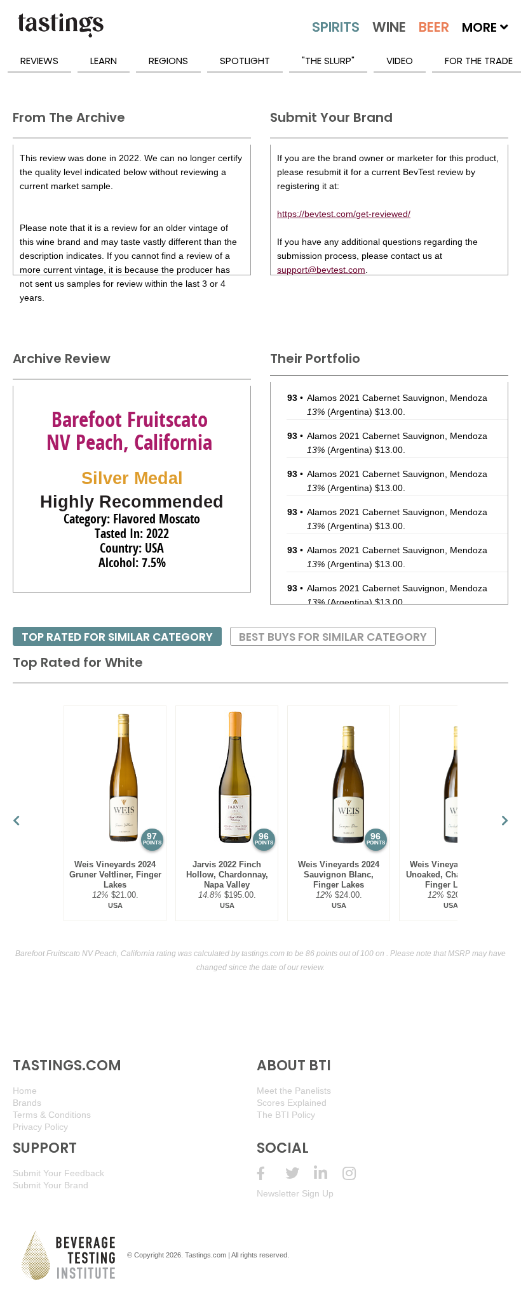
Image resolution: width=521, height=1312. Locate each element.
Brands (27, 1103)
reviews (39, 60)
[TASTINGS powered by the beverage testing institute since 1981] (60, 32)
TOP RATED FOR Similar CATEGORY (117, 637)
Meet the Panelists (294, 1091)
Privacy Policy (40, 1127)
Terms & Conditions (52, 1115)
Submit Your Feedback (58, 1173)
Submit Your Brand (50, 1185)
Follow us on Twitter (299, 1173)
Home (25, 1091)
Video (399, 60)
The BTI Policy (286, 1115)
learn (103, 60)
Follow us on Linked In (328, 1173)
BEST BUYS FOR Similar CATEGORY (333, 637)
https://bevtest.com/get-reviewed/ (343, 214)
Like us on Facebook (271, 1173)
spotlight (245, 60)
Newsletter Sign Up (295, 1193)
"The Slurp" (328, 60)
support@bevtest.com (321, 270)
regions (168, 60)
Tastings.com (205, 1255)
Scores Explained (292, 1103)
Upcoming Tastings (356, 1173)
